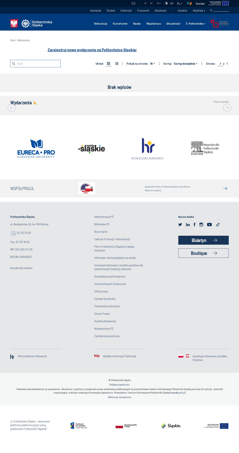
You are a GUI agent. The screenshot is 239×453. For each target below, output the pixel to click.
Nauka (137, 23)
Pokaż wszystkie (221, 102)
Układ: (100, 63)
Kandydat (95, 10)
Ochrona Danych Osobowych (110, 283)
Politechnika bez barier (107, 306)
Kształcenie (120, 23)
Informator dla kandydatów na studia (115, 257)
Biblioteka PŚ (101, 224)
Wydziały (198, 10)
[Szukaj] (211, 10)
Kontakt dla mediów (21, 268)
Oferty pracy (101, 291)
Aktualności (173, 23)
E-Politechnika (194, 23)
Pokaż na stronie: (137, 63)
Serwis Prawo (102, 313)
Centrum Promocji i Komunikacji (112, 239)
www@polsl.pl (178, 392)
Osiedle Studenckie (105, 298)
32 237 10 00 (24, 232)
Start (12, 40)
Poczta (133, 3)
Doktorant (126, 10)
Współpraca (153, 23)
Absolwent (160, 10)
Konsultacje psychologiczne (109, 276)
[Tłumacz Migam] (191, 3)
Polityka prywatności (119, 384)
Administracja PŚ (104, 216)
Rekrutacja (100, 23)
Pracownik (143, 10)
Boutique (199, 253)
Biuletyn (199, 240)
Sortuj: (167, 63)
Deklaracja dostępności (119, 397)
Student (111, 10)
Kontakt (200, 3)
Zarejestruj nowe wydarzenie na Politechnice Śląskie (92, 50)
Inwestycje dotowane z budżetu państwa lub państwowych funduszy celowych (118, 267)
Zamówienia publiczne (107, 336)
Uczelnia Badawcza (105, 321)
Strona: (210, 63)
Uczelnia (182, 10)
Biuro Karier (101, 231)
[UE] (217, 3)
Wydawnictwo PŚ (104, 328)
